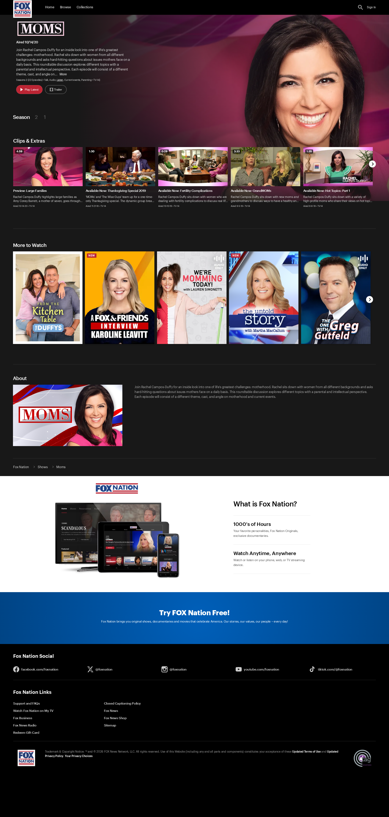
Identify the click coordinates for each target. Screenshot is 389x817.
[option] (49, 181)
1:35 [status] (309, 151)
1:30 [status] (91, 151)
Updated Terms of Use (306, 751)
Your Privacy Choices (78, 756)
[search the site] (360, 7)
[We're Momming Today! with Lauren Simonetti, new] (192, 343)
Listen (60, 80)
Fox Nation (21, 467)
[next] (372, 164)
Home (49, 7)
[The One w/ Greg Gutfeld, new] (336, 343)
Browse (65, 7)
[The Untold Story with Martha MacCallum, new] (263, 343)
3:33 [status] (237, 151)
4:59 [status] (19, 151)
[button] (360, 7)
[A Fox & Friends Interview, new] (119, 343)
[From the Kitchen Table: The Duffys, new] (47, 343)
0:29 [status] (164, 151)
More (63, 74)
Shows (43, 467)
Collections (85, 7)
